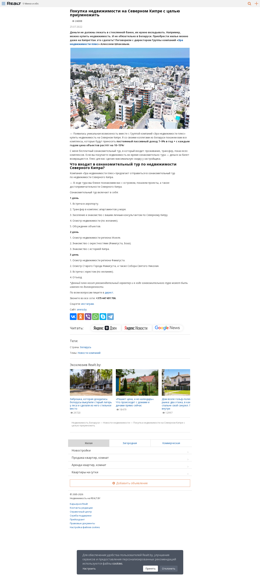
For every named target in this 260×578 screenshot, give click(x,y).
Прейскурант (77, 519)
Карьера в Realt (79, 503)
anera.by (82, 309)
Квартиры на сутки (85, 472)
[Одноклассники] (80, 316)
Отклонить (168, 568)
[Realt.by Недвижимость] (14, 3)
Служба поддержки (80, 515)
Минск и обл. (32, 3)
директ (109, 292)
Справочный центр (81, 511)
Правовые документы (82, 523)
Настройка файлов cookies (85, 527)
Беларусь (85, 347)
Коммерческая (171, 443)
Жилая (89, 443)
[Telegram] (110, 316)
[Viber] (88, 316)
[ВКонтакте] (73, 316)
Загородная (130, 443)
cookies (117, 563)
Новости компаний (89, 352)
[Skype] (103, 316)
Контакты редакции (81, 507)
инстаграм (87, 303)
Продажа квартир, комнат (90, 458)
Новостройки (81, 450)
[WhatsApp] (95, 316)
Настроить (89, 568)
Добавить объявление (131, 483)
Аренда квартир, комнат (89, 465)
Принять (150, 568)
